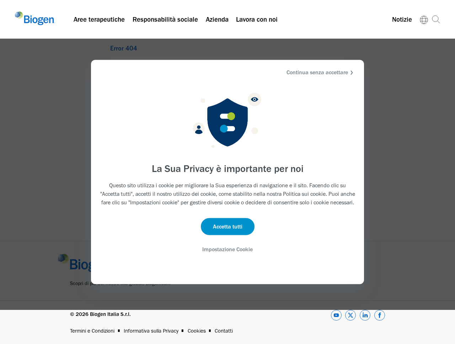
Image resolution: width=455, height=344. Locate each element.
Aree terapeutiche (99, 19)
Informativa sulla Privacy (151, 331)
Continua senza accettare (317, 72)
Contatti (224, 331)
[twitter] (350, 316)
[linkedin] (365, 316)
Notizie (402, 19)
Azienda (217, 19)
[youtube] (336, 316)
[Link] (424, 19)
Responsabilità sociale (165, 19)
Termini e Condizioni (92, 331)
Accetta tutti (227, 226)
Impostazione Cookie (227, 249)
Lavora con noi (257, 19)
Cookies (197, 331)
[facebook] (379, 316)
